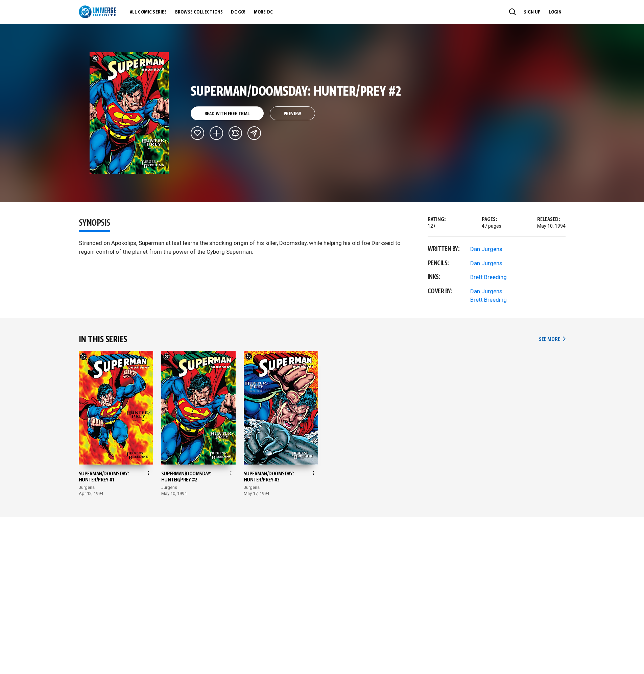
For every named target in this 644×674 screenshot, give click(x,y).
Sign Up (532, 12)
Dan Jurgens (486, 249)
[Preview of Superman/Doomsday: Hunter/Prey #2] (129, 113)
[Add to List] (216, 133)
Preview (293, 114)
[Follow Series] (235, 133)
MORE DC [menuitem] (263, 12)
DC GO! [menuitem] (238, 12)
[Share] (254, 133)
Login (555, 12)
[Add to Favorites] (197, 133)
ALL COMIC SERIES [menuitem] (148, 12)
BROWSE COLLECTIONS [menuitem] (199, 12)
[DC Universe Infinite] (97, 12)
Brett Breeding (488, 277)
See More (552, 339)
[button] (512, 12)
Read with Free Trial (227, 114)
